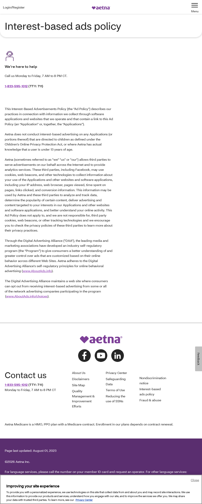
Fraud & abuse (150, 400)
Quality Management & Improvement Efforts (83, 398)
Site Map (78, 385)
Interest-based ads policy (150, 391)
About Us (78, 373)
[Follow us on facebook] (84, 355)
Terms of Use (115, 390)
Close (195, 480)
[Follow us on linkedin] (117, 355)
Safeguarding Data (116, 381)
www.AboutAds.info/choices (27, 296)
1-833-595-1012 (16, 86)
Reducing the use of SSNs (115, 398)
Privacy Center (116, 373)
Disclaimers (80, 379)
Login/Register (14, 7)
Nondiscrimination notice (152, 380)
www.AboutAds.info (37, 271)
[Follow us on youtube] (101, 355)
